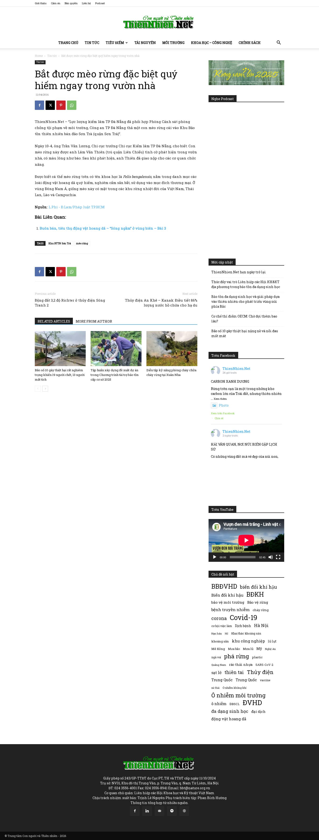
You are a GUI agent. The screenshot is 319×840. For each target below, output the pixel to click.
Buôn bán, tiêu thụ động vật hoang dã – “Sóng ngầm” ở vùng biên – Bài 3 (103, 228)
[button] (278, 43)
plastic (257, 657)
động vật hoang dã (228, 718)
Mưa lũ (248, 649)
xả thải (215, 687)
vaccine (265, 680)
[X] (50, 105)
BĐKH (255, 594)
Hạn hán (216, 633)
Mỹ (259, 648)
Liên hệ (86, 3)
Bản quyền (71, 3)
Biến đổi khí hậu (227, 595)
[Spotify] (172, 811)
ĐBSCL (235, 704)
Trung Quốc (246, 679)
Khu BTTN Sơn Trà (60, 243)
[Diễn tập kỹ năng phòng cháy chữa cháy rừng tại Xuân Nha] (171, 348)
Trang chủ (68, 42)
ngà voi (216, 657)
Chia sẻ (219, 418)
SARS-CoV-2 (264, 665)
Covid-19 (243, 617)
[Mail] (159, 811)
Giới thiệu (40, 3)
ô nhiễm (219, 703)
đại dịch (258, 711)
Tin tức (92, 42)
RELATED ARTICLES (54, 321)
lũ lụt (272, 641)
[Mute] (270, 557)
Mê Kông (218, 649)
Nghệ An (270, 649)
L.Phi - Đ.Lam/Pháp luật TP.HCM (77, 207)
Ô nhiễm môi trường (238, 695)
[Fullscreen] (278, 557)
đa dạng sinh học (229, 711)
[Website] (184, 811)
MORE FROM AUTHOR (94, 321)
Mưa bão (234, 649)
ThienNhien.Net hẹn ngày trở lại (238, 272)
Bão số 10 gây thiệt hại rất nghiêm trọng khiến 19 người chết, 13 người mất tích (60, 375)
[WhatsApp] (71, 105)
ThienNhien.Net (236, 368)
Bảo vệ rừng (257, 602)
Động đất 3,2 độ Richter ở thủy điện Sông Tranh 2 (70, 302)
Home (39, 56)
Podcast (100, 3)
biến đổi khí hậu (258, 586)
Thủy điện (260, 672)
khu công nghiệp (248, 640)
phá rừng (236, 656)
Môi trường (173, 42)
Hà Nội (261, 625)
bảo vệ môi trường (227, 602)
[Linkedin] (147, 811)
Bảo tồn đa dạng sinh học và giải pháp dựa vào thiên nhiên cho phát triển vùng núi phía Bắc (245, 301)
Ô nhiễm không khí (234, 687)
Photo (224, 405)
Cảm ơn (55, 3)
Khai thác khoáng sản (246, 633)
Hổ (226, 633)
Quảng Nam (218, 665)
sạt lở (216, 672)
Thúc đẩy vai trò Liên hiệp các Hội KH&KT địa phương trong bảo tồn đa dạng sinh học (245, 284)
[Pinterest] (61, 105)
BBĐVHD (224, 586)
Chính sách (250, 42)
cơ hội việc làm (221, 626)
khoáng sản (220, 641)
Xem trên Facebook (223, 413)
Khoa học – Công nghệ (211, 42)
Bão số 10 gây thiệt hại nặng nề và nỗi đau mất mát (244, 333)
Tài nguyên (145, 42)
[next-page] (45, 389)
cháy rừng (261, 610)
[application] (246, 540)
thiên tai (234, 672)
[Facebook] (39, 105)
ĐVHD (252, 702)
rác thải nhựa (240, 664)
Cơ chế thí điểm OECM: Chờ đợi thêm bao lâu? (244, 318)
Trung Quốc (222, 679)
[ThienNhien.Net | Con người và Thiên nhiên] (159, 22)
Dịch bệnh (243, 626)
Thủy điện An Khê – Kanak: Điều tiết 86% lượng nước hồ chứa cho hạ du (161, 302)
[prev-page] (38, 389)
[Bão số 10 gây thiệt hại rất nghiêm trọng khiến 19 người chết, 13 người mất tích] (60, 348)
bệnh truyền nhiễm (230, 609)
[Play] (214, 557)
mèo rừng (82, 243)
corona (219, 618)
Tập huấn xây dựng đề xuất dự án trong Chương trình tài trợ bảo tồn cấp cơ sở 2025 (114, 375)
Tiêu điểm (115, 42)
